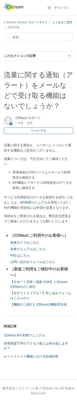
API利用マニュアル (33, 202)
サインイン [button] (61, 7)
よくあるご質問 (62, 22)
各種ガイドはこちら (24, 242)
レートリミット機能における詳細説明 (31, 356)
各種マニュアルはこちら (28, 249)
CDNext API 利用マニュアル (24, 335)
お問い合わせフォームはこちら (32, 262)
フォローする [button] (38, 130)
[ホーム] (13, 10)
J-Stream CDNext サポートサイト (25, 22)
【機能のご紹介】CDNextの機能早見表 (38, 304)
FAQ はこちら (20, 255)
